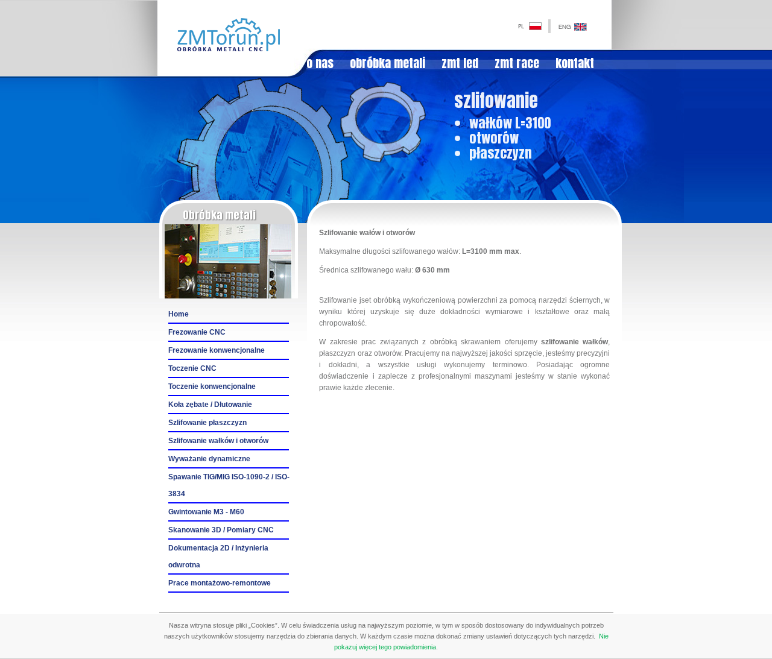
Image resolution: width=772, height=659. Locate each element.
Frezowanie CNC (197, 332)
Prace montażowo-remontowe (219, 583)
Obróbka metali (387, 63)
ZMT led (459, 63)
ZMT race (517, 63)
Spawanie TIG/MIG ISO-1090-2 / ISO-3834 (229, 485)
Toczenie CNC (192, 368)
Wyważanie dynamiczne (209, 459)
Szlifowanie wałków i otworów (218, 441)
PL (518, 26)
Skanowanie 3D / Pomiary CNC (221, 530)
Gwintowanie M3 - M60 (206, 512)
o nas (320, 63)
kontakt (574, 63)
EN (557, 26)
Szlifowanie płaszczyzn (207, 422)
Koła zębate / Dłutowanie (210, 404)
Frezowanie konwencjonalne (216, 350)
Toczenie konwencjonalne (212, 386)
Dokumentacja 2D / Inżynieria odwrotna (218, 556)
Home (178, 314)
